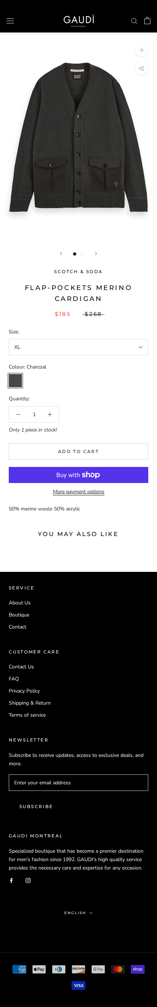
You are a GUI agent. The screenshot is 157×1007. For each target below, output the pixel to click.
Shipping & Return (30, 702)
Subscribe (36, 806)
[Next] (96, 253)
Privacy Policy (24, 690)
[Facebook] (11, 880)
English (75, 912)
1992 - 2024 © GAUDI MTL (78, 928)
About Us (20, 602)
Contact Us (21, 666)
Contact (17, 626)
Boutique (19, 614)
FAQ (14, 678)
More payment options (78, 491)
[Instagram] (28, 880)
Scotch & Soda (78, 271)
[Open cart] (147, 20)
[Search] (134, 21)
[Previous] (61, 253)
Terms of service (27, 715)
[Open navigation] (10, 20)
